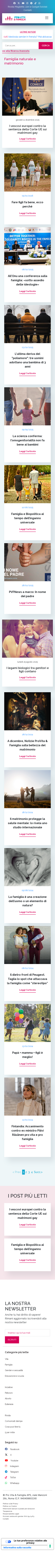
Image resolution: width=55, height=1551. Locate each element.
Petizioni (9, 1393)
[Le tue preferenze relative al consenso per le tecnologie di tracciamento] (50, 1546)
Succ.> (38, 1172)
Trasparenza (7, 1511)
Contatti (28, 10)
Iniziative (9, 1387)
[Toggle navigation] (46, 17)
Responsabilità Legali (11, 1514)
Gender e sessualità (14, 1370)
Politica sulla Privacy (10, 1504)
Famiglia (8, 1365)
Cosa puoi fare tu (12, 1427)
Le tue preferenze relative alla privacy (30, 1541)
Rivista (11, 7)
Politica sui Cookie (10, 1506)
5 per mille (10, 1432)
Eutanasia (9, 1404)
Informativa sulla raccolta (17, 1547)
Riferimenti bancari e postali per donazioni (19, 1509)
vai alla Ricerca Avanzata (15, 51)
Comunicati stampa (13, 1421)
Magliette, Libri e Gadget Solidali (31, 7)
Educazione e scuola (14, 1376)
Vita (6, 1359)
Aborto (8, 1398)
